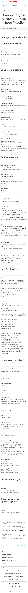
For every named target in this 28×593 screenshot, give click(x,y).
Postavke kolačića (14, 579)
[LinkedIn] (12, 586)
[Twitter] (15, 586)
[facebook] (8, 586)
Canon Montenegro (13, 583)
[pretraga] (2, 2)
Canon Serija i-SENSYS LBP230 (8, 28)
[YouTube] (19, 586)
